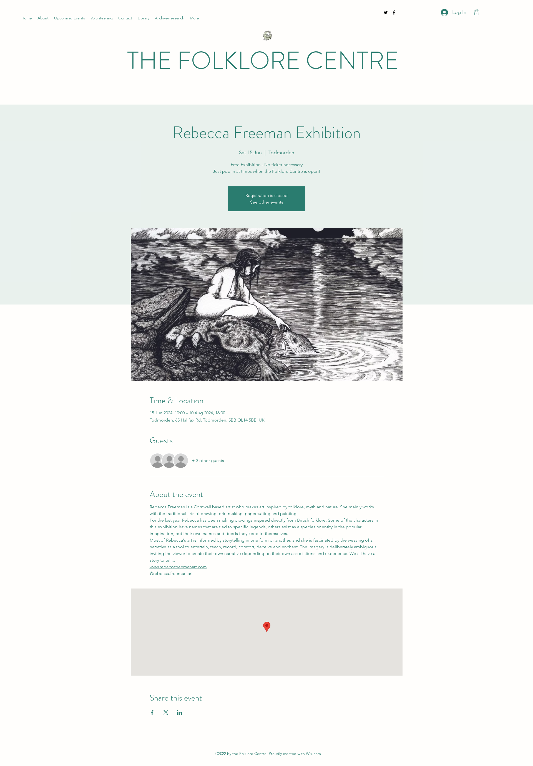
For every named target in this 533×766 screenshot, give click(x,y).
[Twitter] (385, 12)
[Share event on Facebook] (152, 712)
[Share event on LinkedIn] (179, 712)
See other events (266, 202)
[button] (476, 12)
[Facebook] (394, 12)
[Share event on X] (166, 712)
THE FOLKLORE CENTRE (263, 60)
